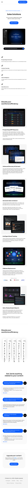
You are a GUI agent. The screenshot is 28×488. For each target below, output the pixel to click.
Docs (21, 480)
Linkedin (13, 480)
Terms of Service (10, 483)
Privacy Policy (18, 483)
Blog (18, 480)
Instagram (8, 480)
